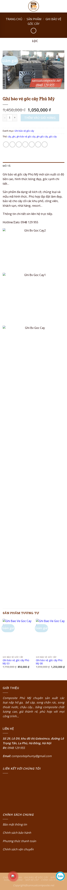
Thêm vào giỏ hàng (40, 118)
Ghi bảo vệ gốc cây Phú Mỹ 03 (16, 662)
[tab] (33, 165)
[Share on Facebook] (12, 144)
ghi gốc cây (42, 136)
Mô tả (6, 165)
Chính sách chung (52, 879)
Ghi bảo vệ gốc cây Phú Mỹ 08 (49, 662)
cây (9, 136)
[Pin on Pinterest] (32, 144)
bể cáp (29, 702)
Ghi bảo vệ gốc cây (24, 130)
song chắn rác (46, 702)
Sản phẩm (34, 19)
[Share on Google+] (38, 144)
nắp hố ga (16, 702)
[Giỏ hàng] (62, 6)
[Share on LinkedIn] (45, 144)
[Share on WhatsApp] (6, 144)
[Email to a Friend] (25, 144)
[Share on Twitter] (19, 144)
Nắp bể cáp (31, 879)
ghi (13, 136)
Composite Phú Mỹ (17, 698)
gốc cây (53, 136)
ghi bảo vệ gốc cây (25, 136)
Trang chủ (14, 19)
